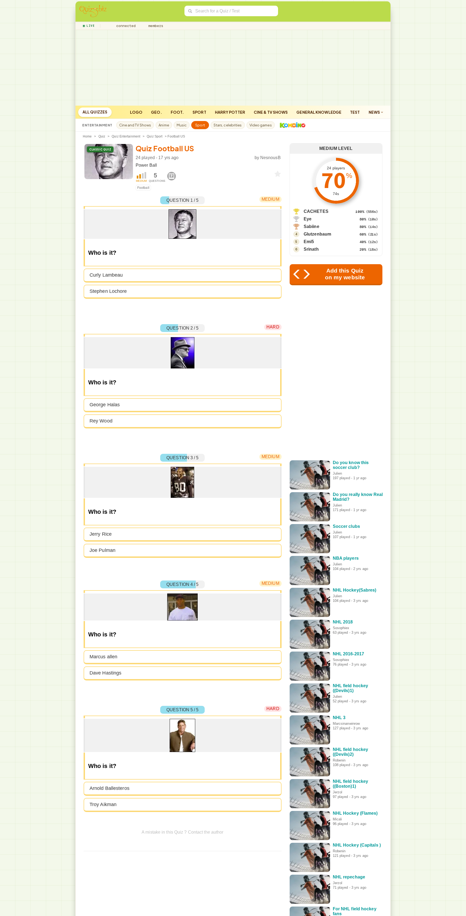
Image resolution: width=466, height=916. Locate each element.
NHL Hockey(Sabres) (354, 590)
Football (143, 188)
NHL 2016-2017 (348, 654)
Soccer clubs (346, 526)
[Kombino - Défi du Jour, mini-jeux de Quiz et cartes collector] (291, 125)
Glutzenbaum (317, 234)
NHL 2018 (343, 622)
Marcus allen (103, 656)
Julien (337, 473)
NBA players (346, 558)
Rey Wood (101, 421)
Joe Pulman (102, 550)
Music (182, 125)
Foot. (177, 112)
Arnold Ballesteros (109, 788)
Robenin (339, 760)
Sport (199, 112)
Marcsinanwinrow (346, 724)
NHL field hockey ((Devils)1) (350, 688)
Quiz (101, 136)
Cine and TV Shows (135, 125)
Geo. (156, 112)
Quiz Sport (154, 136)
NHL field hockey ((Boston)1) (350, 784)
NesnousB (270, 157)
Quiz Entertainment (126, 136)
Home (87, 136)
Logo (136, 112)
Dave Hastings (105, 673)
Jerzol (337, 792)
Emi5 (309, 241)
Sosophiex (341, 628)
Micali (337, 819)
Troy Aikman (103, 804)
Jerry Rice (101, 534)
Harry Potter (230, 112)
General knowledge (318, 112)
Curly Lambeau (106, 275)
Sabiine (311, 226)
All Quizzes (95, 111)
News (375, 112)
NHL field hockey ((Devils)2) (350, 752)
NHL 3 (339, 717)
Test (355, 112)
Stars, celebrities (228, 125)
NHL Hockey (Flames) (355, 813)
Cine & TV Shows (271, 112)
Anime (164, 125)
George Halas (105, 404)
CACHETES (316, 211)
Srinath (311, 249)
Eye (307, 219)
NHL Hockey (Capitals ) (357, 845)
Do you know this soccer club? (351, 465)
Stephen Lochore (108, 291)
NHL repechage (349, 877)
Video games (260, 125)
